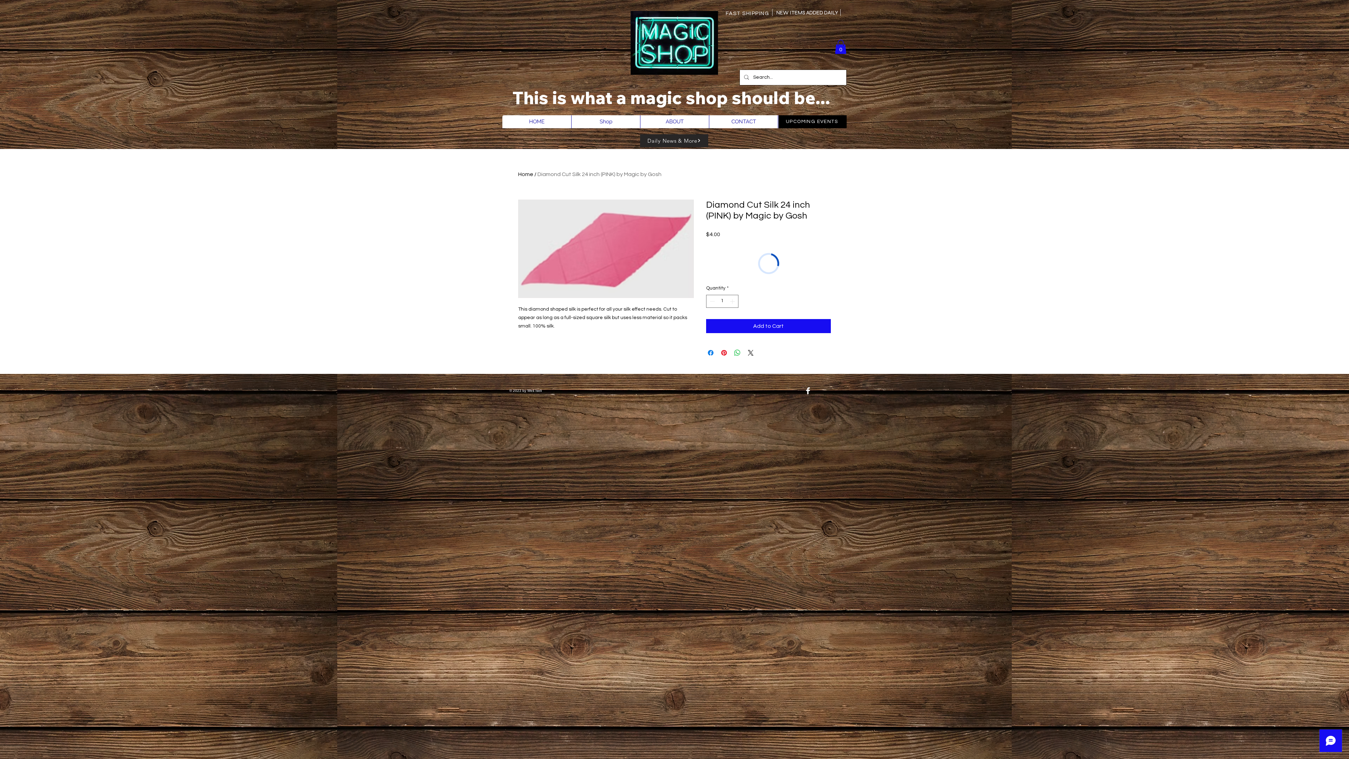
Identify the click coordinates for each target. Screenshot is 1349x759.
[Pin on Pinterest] (724, 353)
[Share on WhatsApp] (737, 353)
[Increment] (733, 301)
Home (525, 174)
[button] (841, 47)
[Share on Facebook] (710, 353)
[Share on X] (751, 353)
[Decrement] (711, 301)
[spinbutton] (722, 301)
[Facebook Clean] (808, 390)
